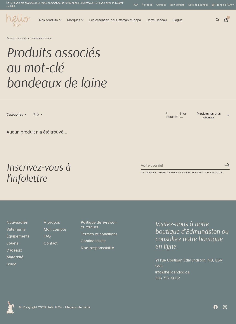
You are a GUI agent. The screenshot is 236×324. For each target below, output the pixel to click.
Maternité (14, 257)
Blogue (177, 20)
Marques (73, 20)
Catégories (14, 114)
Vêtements (15, 229)
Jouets (12, 243)
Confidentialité (93, 240)
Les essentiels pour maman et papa (115, 20)
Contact (161, 4)
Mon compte (55, 229)
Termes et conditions (99, 234)
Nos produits (48, 20)
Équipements (17, 236)
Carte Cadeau (157, 20)
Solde (11, 264)
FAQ (135, 4)
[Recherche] (217, 20)
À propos (147, 4)
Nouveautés (17, 222)
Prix (36, 114)
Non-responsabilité (97, 247)
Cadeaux (14, 250)
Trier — (183, 115)
